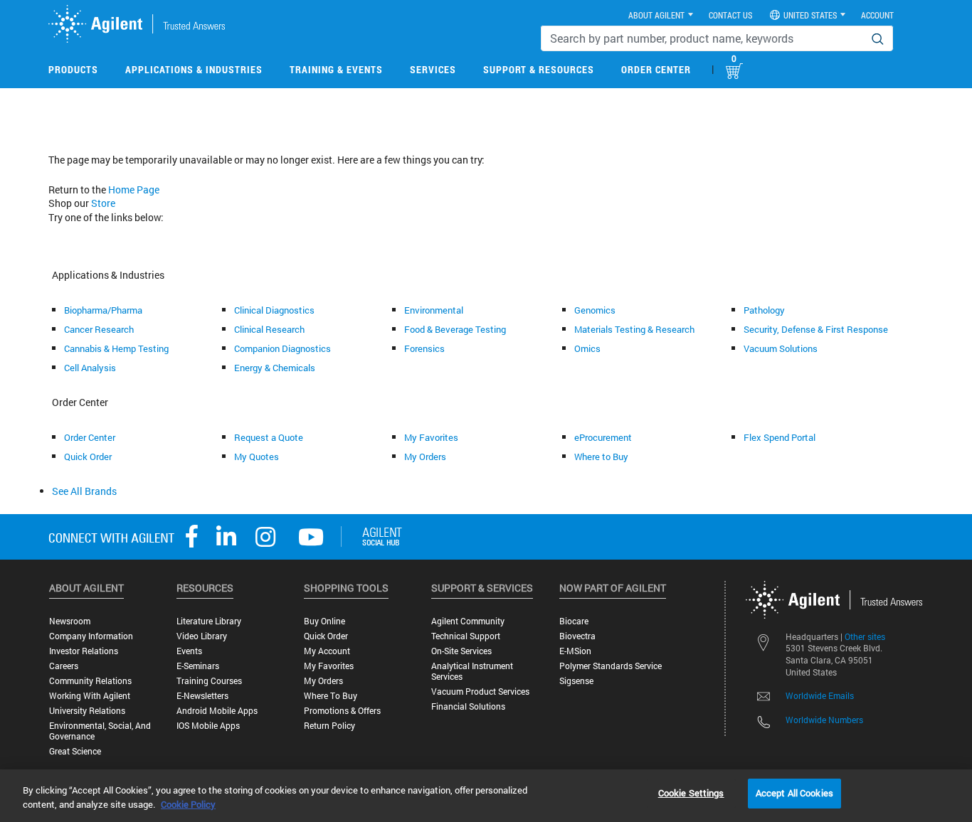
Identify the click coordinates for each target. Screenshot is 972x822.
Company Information (91, 636)
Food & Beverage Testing (455, 329)
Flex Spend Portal (779, 437)
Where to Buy (601, 456)
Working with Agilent (89, 695)
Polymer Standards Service (610, 666)
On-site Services (461, 651)
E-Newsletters (202, 695)
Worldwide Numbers (824, 719)
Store (103, 203)
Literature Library (208, 621)
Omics (587, 348)
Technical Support (465, 636)
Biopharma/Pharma (103, 310)
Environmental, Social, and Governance (100, 731)
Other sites (865, 636)
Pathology (764, 310)
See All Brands (84, 491)
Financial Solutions (468, 706)
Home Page (133, 189)
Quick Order (88, 456)
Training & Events (336, 69)
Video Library (201, 636)
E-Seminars (197, 666)
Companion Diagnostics (282, 348)
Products (73, 69)
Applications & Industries (194, 69)
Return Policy (329, 725)
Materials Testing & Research (634, 329)
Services (433, 69)
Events (189, 651)
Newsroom (69, 621)
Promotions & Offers (342, 710)
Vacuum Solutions (781, 348)
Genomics (595, 310)
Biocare (573, 621)
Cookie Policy (188, 804)
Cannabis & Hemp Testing (116, 348)
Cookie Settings (691, 792)
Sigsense (576, 681)
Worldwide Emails (820, 695)
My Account (327, 651)
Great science (75, 751)
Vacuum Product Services (480, 691)
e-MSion (575, 651)
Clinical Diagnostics (274, 310)
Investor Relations (83, 651)
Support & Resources (538, 69)
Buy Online (324, 621)
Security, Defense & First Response (816, 329)
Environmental (433, 310)
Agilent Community (468, 621)
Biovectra (577, 636)
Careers (63, 666)
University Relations (87, 710)
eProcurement (603, 437)
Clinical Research (269, 329)
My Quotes (256, 456)
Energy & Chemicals (274, 367)
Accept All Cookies (794, 792)
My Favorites (431, 437)
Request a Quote (268, 437)
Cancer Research (99, 329)
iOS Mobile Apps (208, 725)
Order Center (656, 69)
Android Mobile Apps (217, 710)
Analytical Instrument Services (472, 671)
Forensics (424, 348)
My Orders (425, 456)
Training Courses (209, 681)
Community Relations (90, 681)
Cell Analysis (90, 367)
